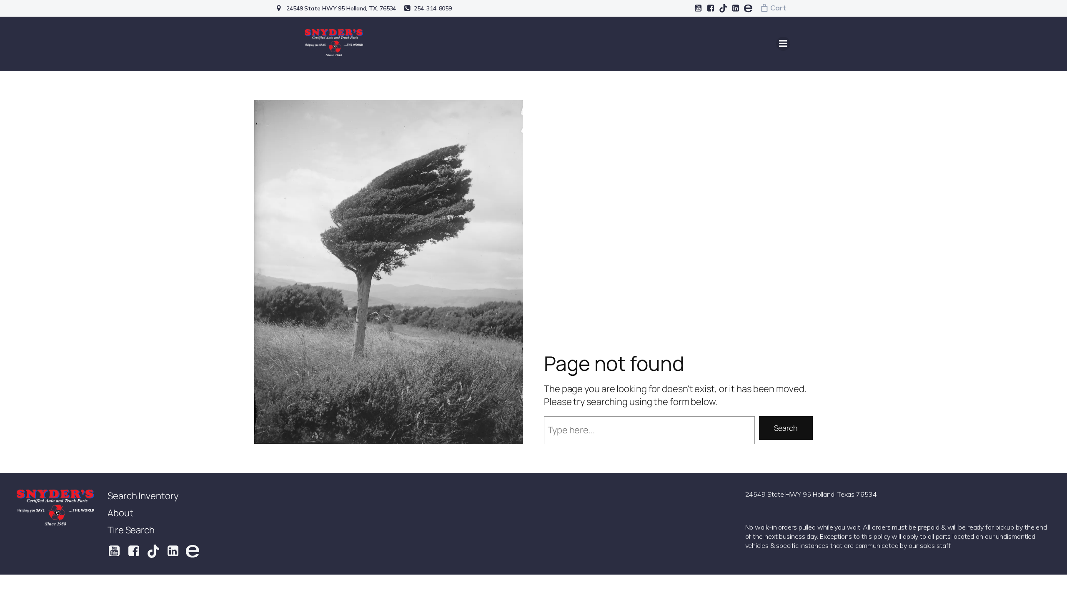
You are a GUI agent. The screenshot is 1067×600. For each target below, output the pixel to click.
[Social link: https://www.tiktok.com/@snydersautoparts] (723, 8)
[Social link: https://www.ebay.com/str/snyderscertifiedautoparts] (748, 8)
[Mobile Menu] (783, 44)
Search (786, 428)
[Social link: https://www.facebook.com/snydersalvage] (710, 8)
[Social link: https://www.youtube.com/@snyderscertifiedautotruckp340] (698, 8)
